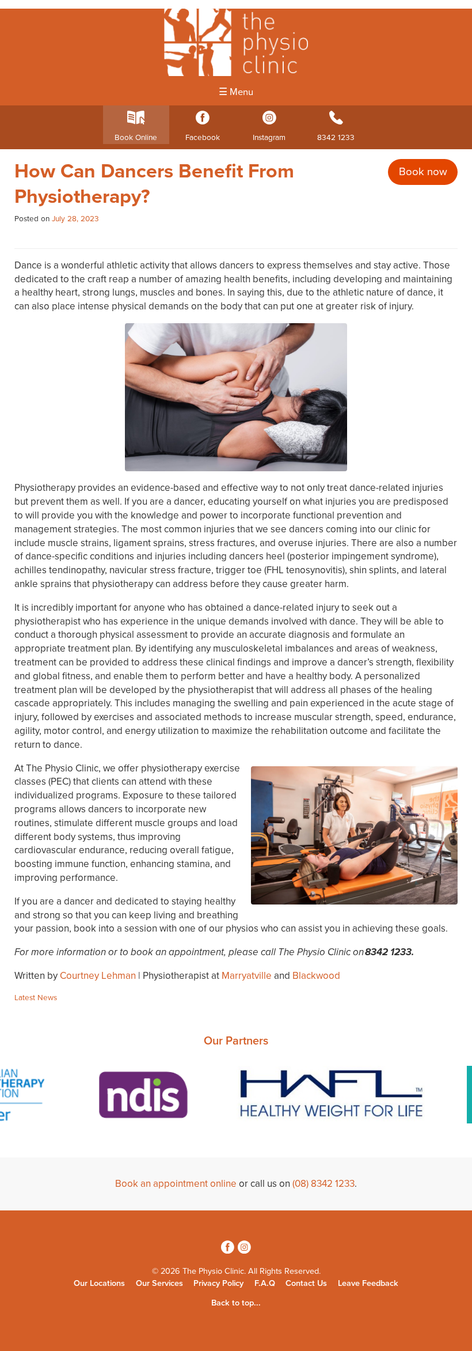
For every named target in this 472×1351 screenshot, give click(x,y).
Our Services (159, 1283)
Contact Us (306, 1283)
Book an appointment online (176, 1184)
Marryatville (247, 976)
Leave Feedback (368, 1283)
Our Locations (99, 1283)
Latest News (35, 997)
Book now (423, 171)
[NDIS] (140, 1096)
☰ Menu (236, 92)
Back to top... (236, 1303)
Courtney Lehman (98, 976)
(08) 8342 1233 (323, 1184)
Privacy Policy (218, 1283)
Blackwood (316, 976)
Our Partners (236, 1041)
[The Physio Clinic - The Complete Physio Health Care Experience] (236, 42)
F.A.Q (264, 1283)
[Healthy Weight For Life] (332, 1096)
